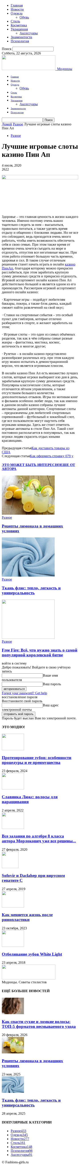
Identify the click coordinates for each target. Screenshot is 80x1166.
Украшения (19, 29)
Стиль (15, 21)
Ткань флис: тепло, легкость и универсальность (31, 590)
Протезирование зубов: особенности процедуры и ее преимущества (36, 760)
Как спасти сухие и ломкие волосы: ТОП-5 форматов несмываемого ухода (39, 1024)
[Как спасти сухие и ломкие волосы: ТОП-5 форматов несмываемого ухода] (13, 1013)
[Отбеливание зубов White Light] (13, 945)
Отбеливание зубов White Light (32, 954)
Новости (17, 9)
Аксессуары (29, 33)
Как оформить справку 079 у (51, 456)
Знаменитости (21, 37)
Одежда (16, 13)
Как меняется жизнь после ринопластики (27, 917)
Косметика (19, 25)
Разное (18, 124)
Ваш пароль (52, 684)
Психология (20, 41)
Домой (7, 124)
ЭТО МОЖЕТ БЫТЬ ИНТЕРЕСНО (31, 465)
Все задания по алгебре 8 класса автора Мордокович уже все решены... (39, 838)
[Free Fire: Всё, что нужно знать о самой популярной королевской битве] (28, 637)
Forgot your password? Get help (24, 693)
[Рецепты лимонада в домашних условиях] (28, 513)
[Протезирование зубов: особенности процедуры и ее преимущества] (13, 749)
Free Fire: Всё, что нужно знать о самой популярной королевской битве (39, 652)
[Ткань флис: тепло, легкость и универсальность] (28, 575)
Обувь (24, 17)
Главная (17, 5)
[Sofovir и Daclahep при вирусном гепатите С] (10, 867)
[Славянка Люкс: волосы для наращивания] (13, 788)
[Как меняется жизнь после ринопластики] (13, 906)
